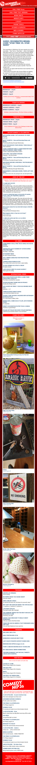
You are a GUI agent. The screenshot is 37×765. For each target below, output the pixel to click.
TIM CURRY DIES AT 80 (9, 632)
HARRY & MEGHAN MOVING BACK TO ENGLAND (16, 646)
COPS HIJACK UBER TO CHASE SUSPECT (14, 269)
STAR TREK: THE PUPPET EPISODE (12, 154)
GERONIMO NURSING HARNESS (12, 699)
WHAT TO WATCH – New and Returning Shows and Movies (16, 141)
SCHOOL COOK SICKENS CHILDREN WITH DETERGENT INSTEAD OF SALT (18, 296)
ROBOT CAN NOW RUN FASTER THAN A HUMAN (16, 306)
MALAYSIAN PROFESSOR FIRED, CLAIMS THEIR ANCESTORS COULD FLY (16, 278)
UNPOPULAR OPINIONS (9, 593)
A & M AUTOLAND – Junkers (11, 728)
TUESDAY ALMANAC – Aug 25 (11, 107)
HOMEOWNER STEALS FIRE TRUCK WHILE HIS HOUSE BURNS (18, 244)
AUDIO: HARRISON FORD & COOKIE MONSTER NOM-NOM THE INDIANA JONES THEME (17, 149)
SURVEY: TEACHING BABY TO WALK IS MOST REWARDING (15, 618)
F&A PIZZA (6, 715)
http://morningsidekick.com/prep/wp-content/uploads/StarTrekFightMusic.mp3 (13, 81)
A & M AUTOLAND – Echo (10, 711)
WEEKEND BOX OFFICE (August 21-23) (13, 644)
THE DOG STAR (7, 667)
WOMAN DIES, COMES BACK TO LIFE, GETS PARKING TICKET (17, 301)
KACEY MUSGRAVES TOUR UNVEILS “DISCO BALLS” (17, 145)
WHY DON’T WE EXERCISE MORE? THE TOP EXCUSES (18, 604)
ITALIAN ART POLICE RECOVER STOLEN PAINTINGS (17, 310)
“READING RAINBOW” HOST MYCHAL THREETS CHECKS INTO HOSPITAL (16, 653)
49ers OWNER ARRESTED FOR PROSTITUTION (16, 257)
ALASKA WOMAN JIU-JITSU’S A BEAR (13, 265)
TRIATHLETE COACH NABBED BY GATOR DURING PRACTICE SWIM (17, 249)
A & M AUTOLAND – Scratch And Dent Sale (14, 695)
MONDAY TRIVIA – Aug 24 (10, 124)
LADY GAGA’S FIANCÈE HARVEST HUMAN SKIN (16, 641)
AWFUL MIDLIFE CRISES (9, 601)
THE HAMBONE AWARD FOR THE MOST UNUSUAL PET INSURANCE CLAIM (18, 613)
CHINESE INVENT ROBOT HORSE (12, 291)
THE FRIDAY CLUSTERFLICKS (11, 703)
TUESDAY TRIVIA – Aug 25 (10, 121)
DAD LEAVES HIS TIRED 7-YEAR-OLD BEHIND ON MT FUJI (17, 287)
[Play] (5, 78)
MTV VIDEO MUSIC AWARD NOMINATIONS (14, 649)
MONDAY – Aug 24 (8, 94)
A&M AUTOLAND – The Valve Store (12, 744)
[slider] (30, 77)
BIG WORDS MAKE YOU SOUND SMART (14, 597)
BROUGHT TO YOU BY (9, 723)
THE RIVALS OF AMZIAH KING (11, 675)
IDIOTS (5, 671)
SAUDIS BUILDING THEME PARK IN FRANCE (15, 282)
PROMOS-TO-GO (7, 707)
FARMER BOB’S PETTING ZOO (11, 748)
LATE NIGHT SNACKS (9, 608)
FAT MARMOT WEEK (8, 254)
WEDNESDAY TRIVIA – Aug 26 (11, 119)
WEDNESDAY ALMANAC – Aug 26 (12, 105)
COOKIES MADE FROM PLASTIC (12, 261)
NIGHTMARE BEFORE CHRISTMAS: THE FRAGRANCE (18, 162)
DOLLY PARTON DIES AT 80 (10, 635)
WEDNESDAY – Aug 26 (9, 89)
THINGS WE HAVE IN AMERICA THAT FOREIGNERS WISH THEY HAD (18, 624)
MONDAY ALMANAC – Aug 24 (11, 109)
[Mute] (26, 78)
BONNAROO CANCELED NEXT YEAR (13, 638)
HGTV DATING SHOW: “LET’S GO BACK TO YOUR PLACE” (16, 136)
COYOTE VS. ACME (8, 663)
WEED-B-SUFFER (8, 732)
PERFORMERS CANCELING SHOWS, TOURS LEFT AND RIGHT (18, 172)
